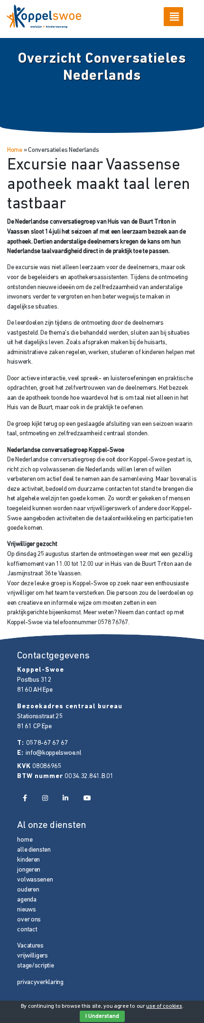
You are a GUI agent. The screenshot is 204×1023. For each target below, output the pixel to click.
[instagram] (45, 799)
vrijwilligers (32, 955)
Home (14, 150)
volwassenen (35, 879)
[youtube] (87, 799)
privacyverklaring (40, 982)
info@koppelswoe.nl (53, 753)
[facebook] (24, 799)
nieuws (26, 909)
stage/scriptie (35, 965)
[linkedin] (65, 799)
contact (27, 929)
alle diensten (33, 850)
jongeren (28, 869)
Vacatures (30, 945)
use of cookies (164, 1006)
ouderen (28, 889)
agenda (26, 899)
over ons (29, 919)
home (24, 840)
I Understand (102, 1016)
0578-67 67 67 (47, 743)
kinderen (28, 859)
